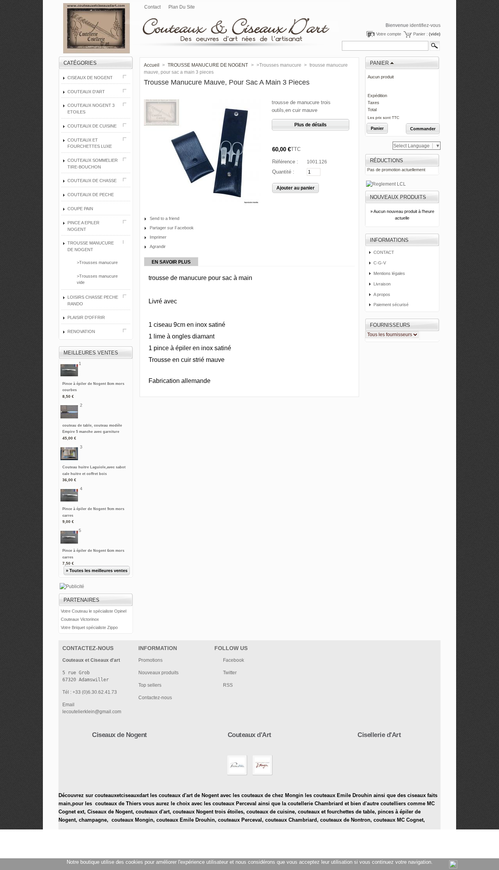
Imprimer (158, 237)
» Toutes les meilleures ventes (96, 570)
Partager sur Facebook (172, 227)
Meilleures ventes (91, 353)
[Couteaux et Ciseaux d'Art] (192, 24)
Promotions (150, 660)
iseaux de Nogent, (112, 812)
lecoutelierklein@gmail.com (91, 711)
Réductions (386, 160)
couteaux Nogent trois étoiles (208, 812)
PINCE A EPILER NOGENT (83, 226)
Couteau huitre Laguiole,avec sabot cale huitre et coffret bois (94, 473)
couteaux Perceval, (241, 820)
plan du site (181, 7)
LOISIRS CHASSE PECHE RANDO (92, 300)
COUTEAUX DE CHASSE (92, 180)
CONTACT (383, 252)
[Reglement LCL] (386, 184)
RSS (228, 685)
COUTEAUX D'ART (86, 91)
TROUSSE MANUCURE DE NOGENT (90, 246)
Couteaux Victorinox (80, 619)
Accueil (151, 65)
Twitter (230, 672)
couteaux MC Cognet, (399, 820)
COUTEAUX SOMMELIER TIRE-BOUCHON (92, 163)
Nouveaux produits (398, 197)
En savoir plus (171, 262)
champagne (93, 820)
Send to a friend (164, 218)
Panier (379, 63)
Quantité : (283, 172)
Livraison (382, 284)
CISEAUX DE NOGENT (90, 77)
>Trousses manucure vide (97, 279)
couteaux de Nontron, (346, 820)
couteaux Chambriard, (292, 820)
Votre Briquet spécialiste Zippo (89, 627)
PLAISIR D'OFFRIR (86, 317)
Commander (422, 128)
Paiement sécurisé (391, 304)
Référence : (285, 162)
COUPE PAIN (80, 208)
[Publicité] (71, 586)
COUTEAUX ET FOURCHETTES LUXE (89, 143)
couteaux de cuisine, (271, 812)
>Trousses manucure (97, 262)
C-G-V (379, 262)
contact (152, 7)
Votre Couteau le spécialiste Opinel (93, 611)
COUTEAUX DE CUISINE (92, 126)
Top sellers (149, 685)
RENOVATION (81, 331)
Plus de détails (310, 125)
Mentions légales (389, 273)
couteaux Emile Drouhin (185, 820)
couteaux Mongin (132, 820)
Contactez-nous (155, 697)
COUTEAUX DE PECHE (90, 194)
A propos (381, 294)
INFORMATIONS (389, 240)
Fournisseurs (390, 325)
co (139, 812)
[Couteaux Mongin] (262, 775)
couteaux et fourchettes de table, (337, 812)
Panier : (427, 34)
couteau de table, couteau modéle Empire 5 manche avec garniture (92, 431)
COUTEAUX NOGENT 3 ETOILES (91, 108)
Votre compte (388, 34)
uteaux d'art (156, 812)
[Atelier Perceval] (237, 775)
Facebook (233, 660)
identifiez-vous (425, 25)
